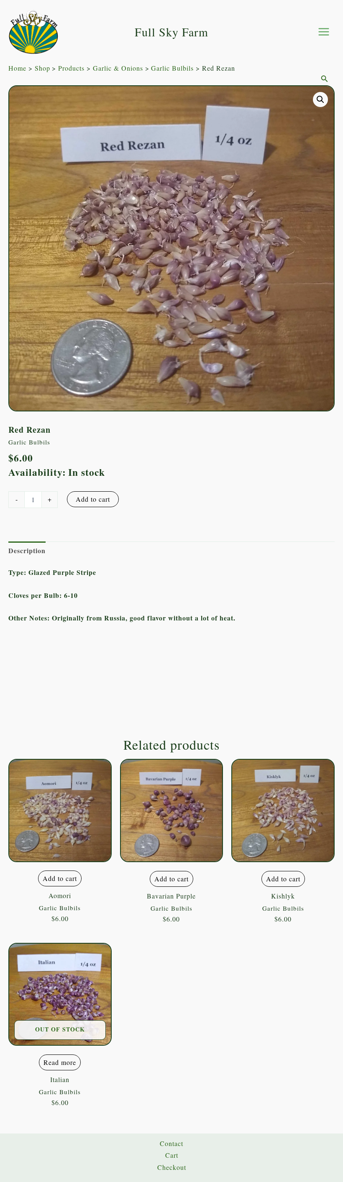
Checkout (171, 1167)
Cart (171, 1155)
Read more (60, 1062)
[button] (324, 79)
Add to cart (93, 499)
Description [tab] (27, 550)
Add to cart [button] (60, 878)
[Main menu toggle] (324, 32)
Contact (171, 1143)
